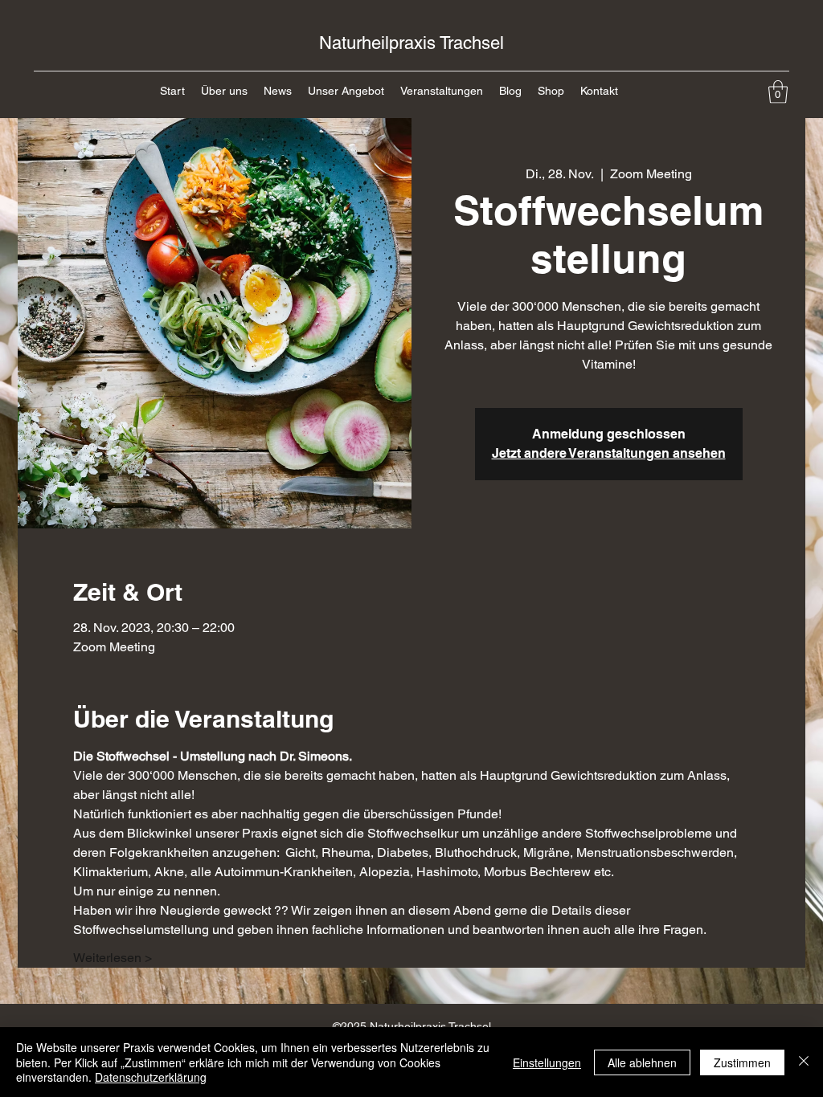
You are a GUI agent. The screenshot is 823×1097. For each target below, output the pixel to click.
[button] (778, 92)
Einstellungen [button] (547, 1062)
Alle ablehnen (642, 1062)
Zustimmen (742, 1062)
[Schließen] (803, 1062)
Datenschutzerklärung (151, 1077)
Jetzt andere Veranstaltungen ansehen (609, 453)
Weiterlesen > (112, 957)
